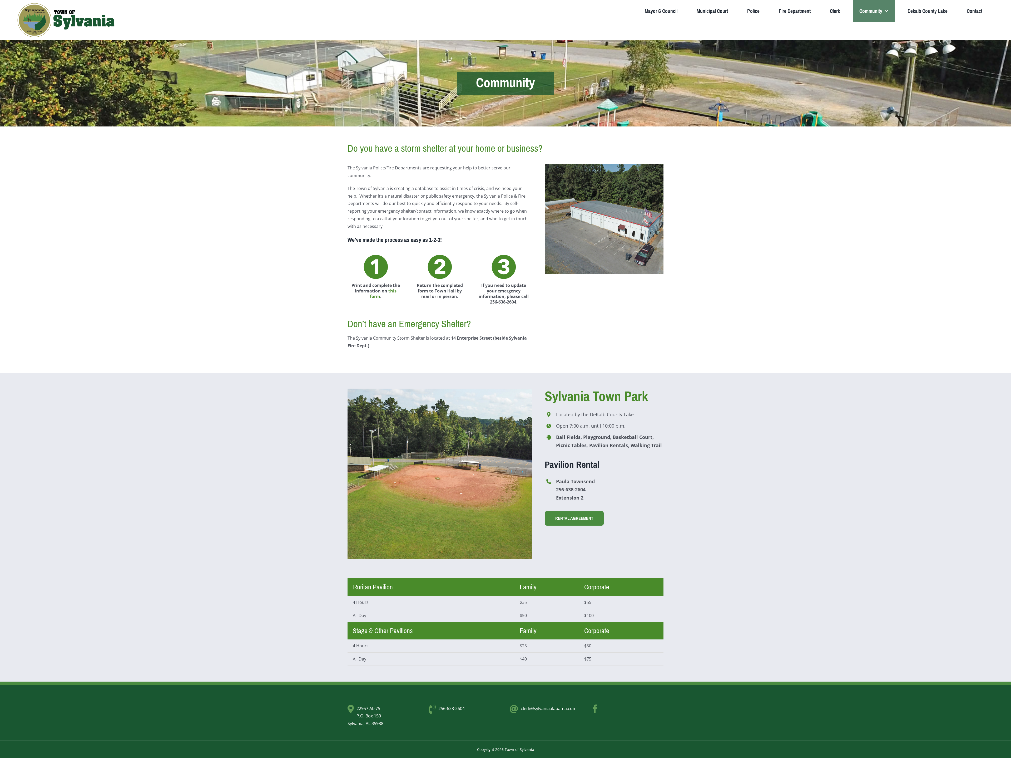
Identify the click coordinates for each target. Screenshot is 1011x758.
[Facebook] (595, 709)
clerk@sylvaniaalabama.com (549, 708)
